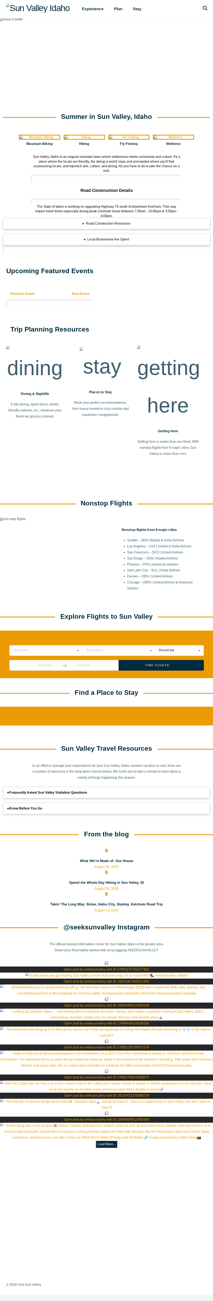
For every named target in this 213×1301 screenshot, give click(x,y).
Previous (22, 293)
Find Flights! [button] (157, 665)
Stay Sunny (35, 1220)
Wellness (173, 144)
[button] (106, 223)
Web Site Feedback (111, 1235)
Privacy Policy (107, 1212)
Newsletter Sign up (111, 1227)
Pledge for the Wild (41, 1241)
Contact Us (105, 1220)
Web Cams (35, 1204)
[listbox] (179, 650)
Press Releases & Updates (117, 1204)
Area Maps (35, 1189)
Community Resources (44, 1212)
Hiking (84, 144)
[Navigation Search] (206, 9)
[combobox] (45, 650)
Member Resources (111, 1189)
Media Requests (109, 1196)
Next (80, 293)
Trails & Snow (37, 1196)
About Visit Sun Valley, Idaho (43, 1165)
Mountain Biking (39, 144)
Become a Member (111, 1181)
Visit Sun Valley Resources (106, 1165)
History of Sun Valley (42, 1181)
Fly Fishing (129, 144)
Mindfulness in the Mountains (38, 1230)
